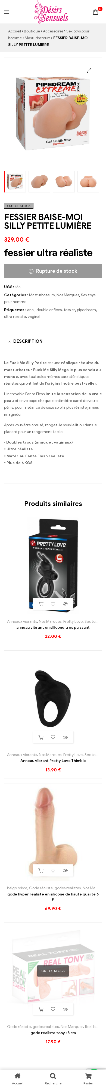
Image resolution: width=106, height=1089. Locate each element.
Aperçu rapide (65, 604)
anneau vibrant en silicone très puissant (53, 627)
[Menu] (6, 11)
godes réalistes (68, 888)
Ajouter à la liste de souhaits (53, 604)
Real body (93, 1026)
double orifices (49, 310)
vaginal (34, 316)
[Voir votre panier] (95, 11)
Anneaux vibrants (22, 621)
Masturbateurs (37, 38)
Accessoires (53, 31)
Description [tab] (27, 341)
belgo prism (17, 888)
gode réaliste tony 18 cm (53, 1033)
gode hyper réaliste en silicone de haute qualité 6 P (53, 897)
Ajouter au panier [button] (41, 604)
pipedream (86, 310)
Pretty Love (73, 621)
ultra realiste (15, 316)
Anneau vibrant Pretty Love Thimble (53, 760)
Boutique (32, 31)
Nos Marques (68, 295)
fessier (69, 310)
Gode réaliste (41, 888)
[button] (89, 70)
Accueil (14, 31)
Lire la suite (41, 1009)
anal (31, 310)
